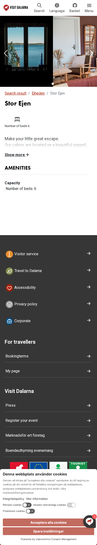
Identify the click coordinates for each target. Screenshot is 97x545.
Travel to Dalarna (27, 270)
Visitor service (25, 254)
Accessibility (24, 287)
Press (10, 405)
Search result (15, 93)
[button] (5, 53)
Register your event (21, 420)
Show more (15, 155)
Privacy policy (25, 304)
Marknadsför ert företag (25, 435)
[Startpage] (16, 8)
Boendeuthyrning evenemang (29, 450)
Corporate (22, 321)
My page (12, 371)
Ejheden (38, 93)
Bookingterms (16, 356)
